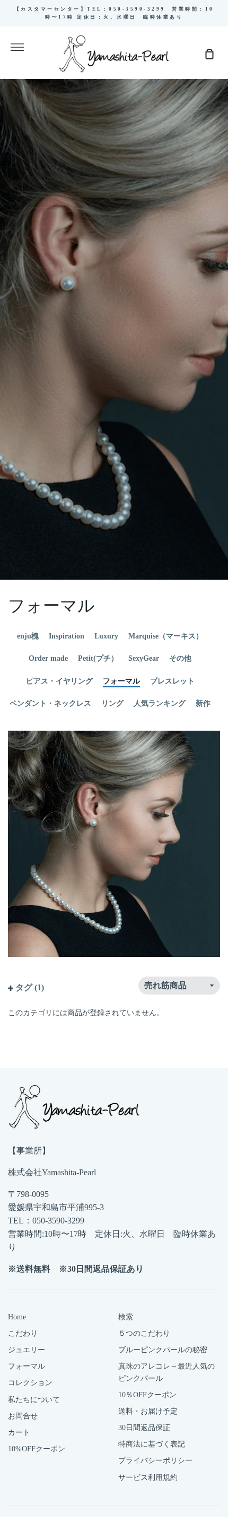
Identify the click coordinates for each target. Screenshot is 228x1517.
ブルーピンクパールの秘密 (162, 1350)
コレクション (30, 1383)
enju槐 (28, 636)
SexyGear (143, 658)
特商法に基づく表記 (151, 1444)
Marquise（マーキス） (165, 636)
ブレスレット (172, 681)
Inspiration (66, 636)
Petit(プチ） (98, 658)
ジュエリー (26, 1350)
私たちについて (34, 1400)
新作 (203, 703)
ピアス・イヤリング (59, 681)
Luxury (106, 636)
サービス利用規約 (148, 1477)
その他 (180, 658)
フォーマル (121, 681)
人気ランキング (160, 703)
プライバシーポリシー (155, 1461)
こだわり (23, 1333)
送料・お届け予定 (148, 1411)
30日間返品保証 (144, 1428)
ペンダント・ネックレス (50, 703)
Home (17, 1317)
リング (112, 703)
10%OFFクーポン (36, 1449)
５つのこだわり (144, 1333)
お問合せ (23, 1416)
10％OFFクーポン (147, 1395)
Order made (48, 658)
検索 (125, 1317)
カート (19, 1432)
